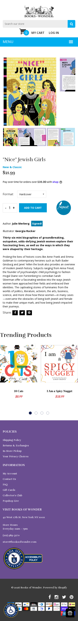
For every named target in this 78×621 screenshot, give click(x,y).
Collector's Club (12, 495)
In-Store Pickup (12, 451)
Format (8, 194)
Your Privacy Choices (15, 456)
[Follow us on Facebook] (15, 312)
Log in (54, 33)
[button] (30, 413)
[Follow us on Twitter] (22, 312)
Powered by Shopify (55, 587)
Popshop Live (11, 500)
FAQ (5, 484)
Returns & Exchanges (16, 445)
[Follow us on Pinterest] (29, 312)
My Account (10, 473)
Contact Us (9, 479)
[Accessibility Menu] (11, 610)
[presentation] (6, 94)
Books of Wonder (31, 587)
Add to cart (33, 207)
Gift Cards (9, 490)
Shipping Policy (12, 440)
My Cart (37, 33)
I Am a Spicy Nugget (59, 391)
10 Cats (18, 391)
